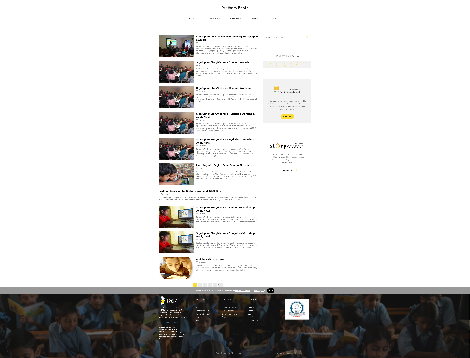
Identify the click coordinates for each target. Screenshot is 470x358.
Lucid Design (293, 353)
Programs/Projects (229, 307)
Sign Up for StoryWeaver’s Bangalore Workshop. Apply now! (225, 209)
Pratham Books (235, 7)
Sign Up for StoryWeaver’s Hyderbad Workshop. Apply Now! (225, 115)
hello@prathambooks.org (169, 322)
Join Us (250, 317)
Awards (199, 317)
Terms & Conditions (223, 353)
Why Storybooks (228, 310)
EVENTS (255, 18)
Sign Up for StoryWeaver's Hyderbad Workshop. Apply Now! (225, 141)
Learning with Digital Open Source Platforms (224, 165)
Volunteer (251, 310)
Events (250, 314)
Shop (224, 317)
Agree (270, 291)
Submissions (253, 320)
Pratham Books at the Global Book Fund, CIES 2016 (190, 190)
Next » (220, 285)
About (198, 307)
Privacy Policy (236, 353)
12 (214, 285)
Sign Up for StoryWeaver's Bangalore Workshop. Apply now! (226, 234)
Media (198, 320)
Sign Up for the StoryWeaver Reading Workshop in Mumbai (227, 38)
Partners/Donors (202, 314)
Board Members (202, 310)
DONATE (287, 117)
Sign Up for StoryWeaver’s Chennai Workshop (224, 62)
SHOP (275, 18)
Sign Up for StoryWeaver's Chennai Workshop (224, 87)
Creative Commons (229, 314)
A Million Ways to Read (210, 258)
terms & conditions (242, 290)
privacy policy (259, 290)
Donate (251, 307)
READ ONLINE (287, 170)
